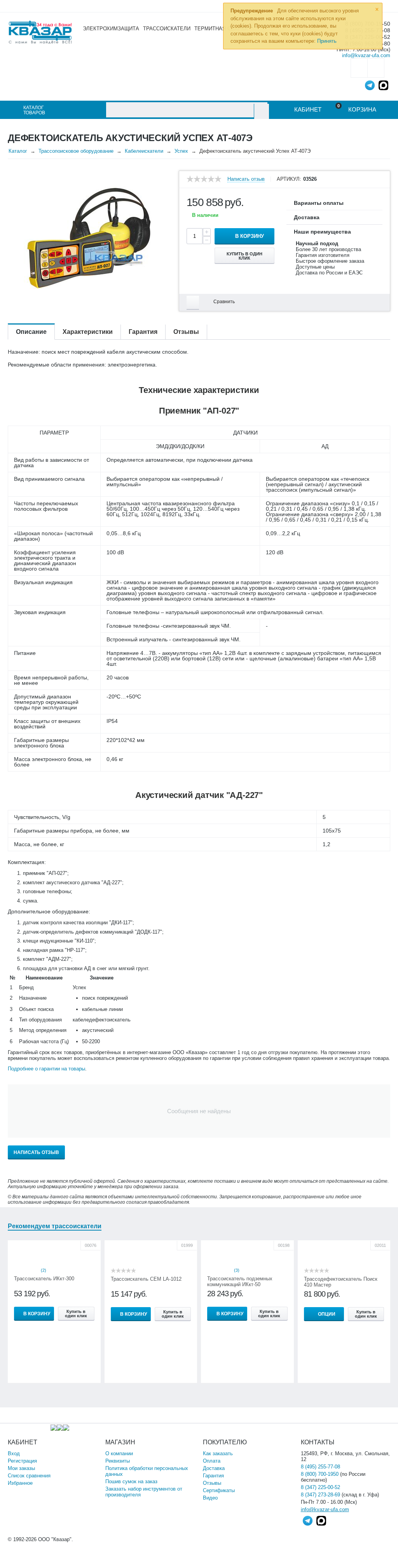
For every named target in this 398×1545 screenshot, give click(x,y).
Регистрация (22, 1461)
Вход (14, 1453)
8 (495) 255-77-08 (320, 1467)
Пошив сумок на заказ (131, 1481)
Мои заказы (21, 1468)
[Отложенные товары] (359, 68)
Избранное (20, 1483)
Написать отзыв (246, 179)
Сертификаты (219, 1490)
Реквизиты (117, 1461)
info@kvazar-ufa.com (366, 55)
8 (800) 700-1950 (320, 1474)
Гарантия (213, 1476)
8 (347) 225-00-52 (320, 1487)
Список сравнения (29, 1476)
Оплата (211, 1461)
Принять (327, 41)
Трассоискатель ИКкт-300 (44, 1278)
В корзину (249, 236)
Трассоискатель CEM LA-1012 (146, 1279)
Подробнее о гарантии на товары (46, 1069)
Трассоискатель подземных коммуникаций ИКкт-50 (239, 1281)
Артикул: (289, 179)
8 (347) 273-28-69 (320, 1495)
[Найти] (261, 111)
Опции (326, 1314)
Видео (210, 1498)
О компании (119, 1453)
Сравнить (224, 301)
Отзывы (212, 1483)
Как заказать (218, 1453)
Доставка (214, 1468)
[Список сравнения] (375, 68)
